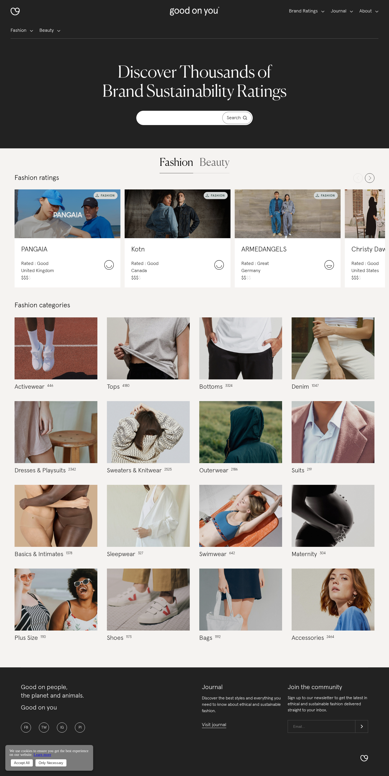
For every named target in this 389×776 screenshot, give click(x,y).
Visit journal (214, 724)
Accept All (22, 763)
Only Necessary (51, 763)
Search (234, 118)
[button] (176, 161)
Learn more (42, 755)
